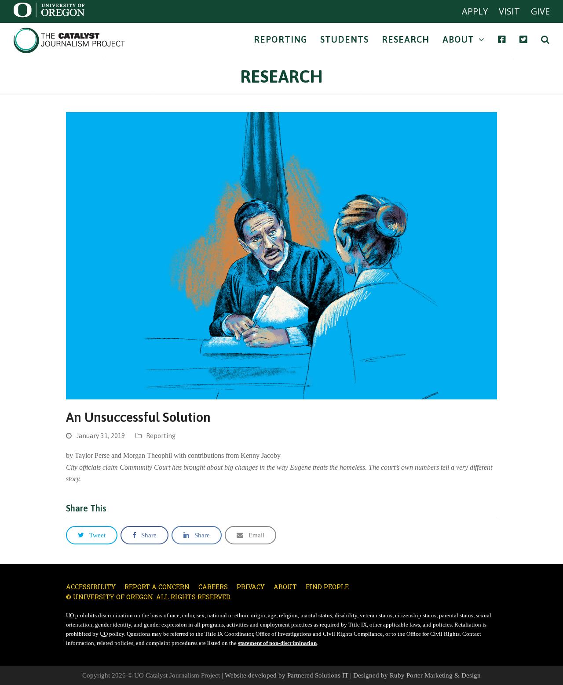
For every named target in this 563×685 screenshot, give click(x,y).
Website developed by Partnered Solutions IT (286, 675)
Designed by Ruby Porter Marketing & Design (417, 675)
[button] (91, 535)
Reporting (160, 435)
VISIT (509, 11)
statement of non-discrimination (277, 643)
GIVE (540, 11)
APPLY (475, 11)
